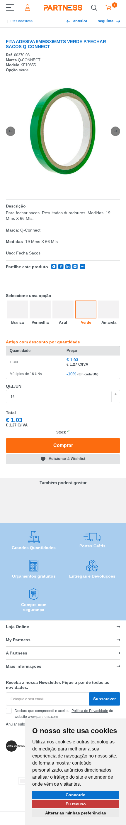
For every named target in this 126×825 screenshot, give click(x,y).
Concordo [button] (76, 794)
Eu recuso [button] (76, 804)
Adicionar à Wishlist (67, 459)
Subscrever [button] (104, 698)
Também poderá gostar (63, 482)
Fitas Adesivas (21, 21)
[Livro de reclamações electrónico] (20, 746)
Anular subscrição (21, 724)
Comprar (63, 445)
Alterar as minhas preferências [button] (75, 813)
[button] (10, 131)
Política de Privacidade (89, 711)
